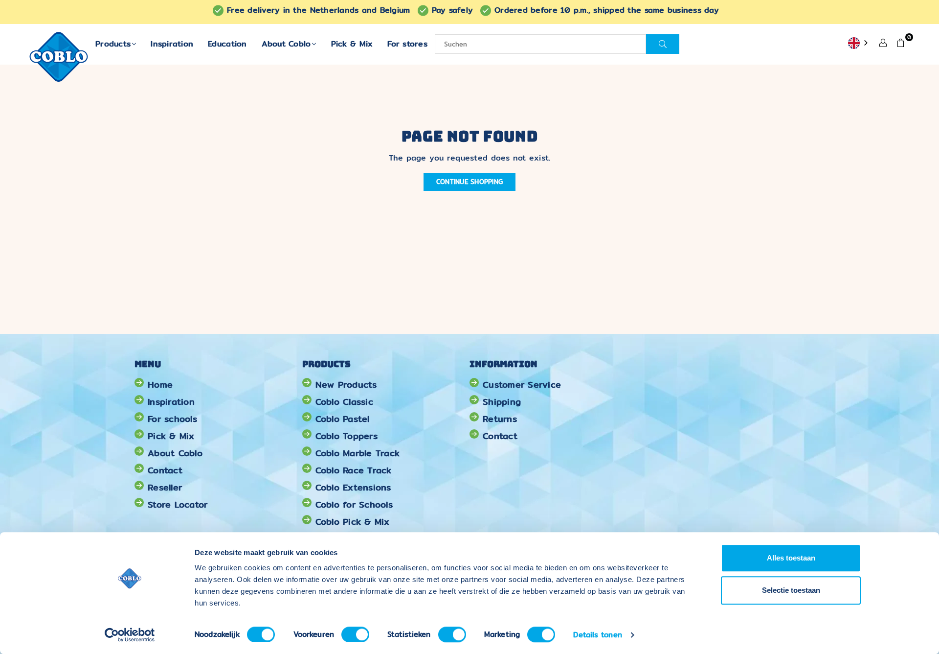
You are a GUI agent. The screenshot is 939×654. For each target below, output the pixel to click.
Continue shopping (469, 182)
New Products (346, 384)
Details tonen (597, 634)
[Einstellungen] (883, 42)
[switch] (355, 634)
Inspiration (172, 44)
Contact (165, 470)
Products (113, 44)
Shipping (502, 402)
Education (227, 44)
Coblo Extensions (353, 487)
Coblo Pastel (342, 419)
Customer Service (522, 384)
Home (160, 384)
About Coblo (286, 44)
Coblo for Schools (354, 504)
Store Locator (177, 504)
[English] (858, 44)
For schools (172, 419)
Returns (500, 419)
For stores (407, 44)
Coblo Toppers (346, 436)
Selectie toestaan (791, 590)
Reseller (165, 487)
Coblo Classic (344, 402)
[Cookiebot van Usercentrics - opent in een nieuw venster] (130, 635)
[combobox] (858, 44)
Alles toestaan (791, 558)
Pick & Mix (352, 44)
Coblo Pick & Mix (352, 521)
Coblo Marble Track (357, 453)
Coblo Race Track (353, 470)
